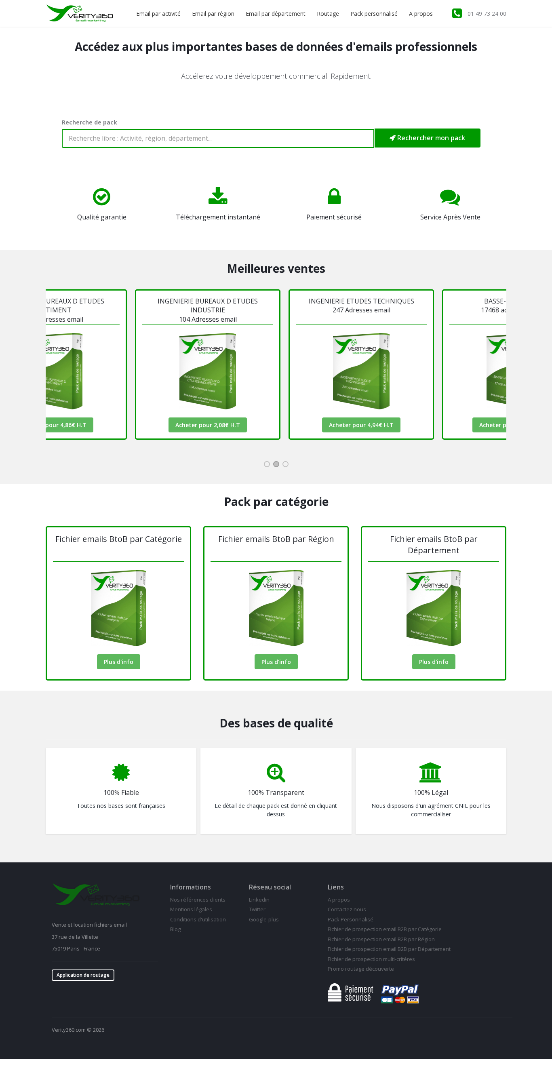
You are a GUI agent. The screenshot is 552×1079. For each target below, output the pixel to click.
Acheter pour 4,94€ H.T (294, 425)
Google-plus (264, 919)
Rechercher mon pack (430, 137)
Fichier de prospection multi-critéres (371, 959)
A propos (421, 13)
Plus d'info (118, 662)
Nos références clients (197, 899)
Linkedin (259, 899)
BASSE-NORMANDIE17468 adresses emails (448, 305)
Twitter (257, 909)
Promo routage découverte (361, 968)
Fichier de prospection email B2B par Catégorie (385, 929)
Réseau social (270, 887)
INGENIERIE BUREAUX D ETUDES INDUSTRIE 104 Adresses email (141, 310)
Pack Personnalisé (350, 919)
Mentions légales (191, 909)
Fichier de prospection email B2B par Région (381, 939)
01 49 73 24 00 (487, 13)
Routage (328, 13)
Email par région (213, 13)
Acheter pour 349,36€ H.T (448, 425)
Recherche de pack (89, 122)
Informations (190, 887)
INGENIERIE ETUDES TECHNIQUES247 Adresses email (294, 305)
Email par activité (158, 13)
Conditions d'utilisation (198, 919)
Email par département (275, 13)
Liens (336, 887)
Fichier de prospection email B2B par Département (389, 949)
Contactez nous (347, 909)
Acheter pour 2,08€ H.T (141, 425)
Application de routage (83, 975)
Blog (175, 929)
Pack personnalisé (374, 13)
